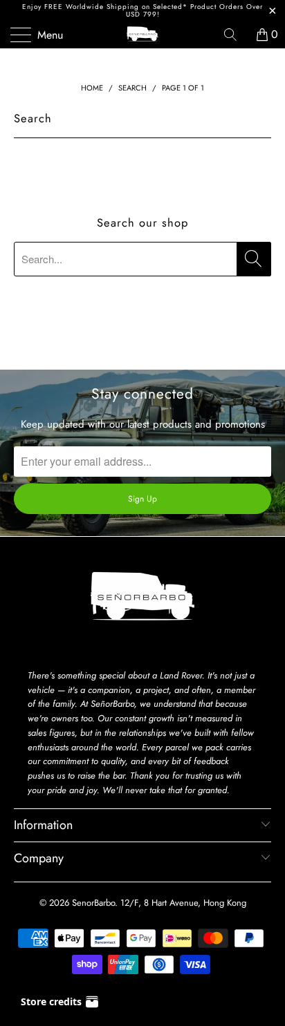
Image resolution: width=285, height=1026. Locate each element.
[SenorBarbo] (142, 34)
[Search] (235, 34)
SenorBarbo (93, 902)
